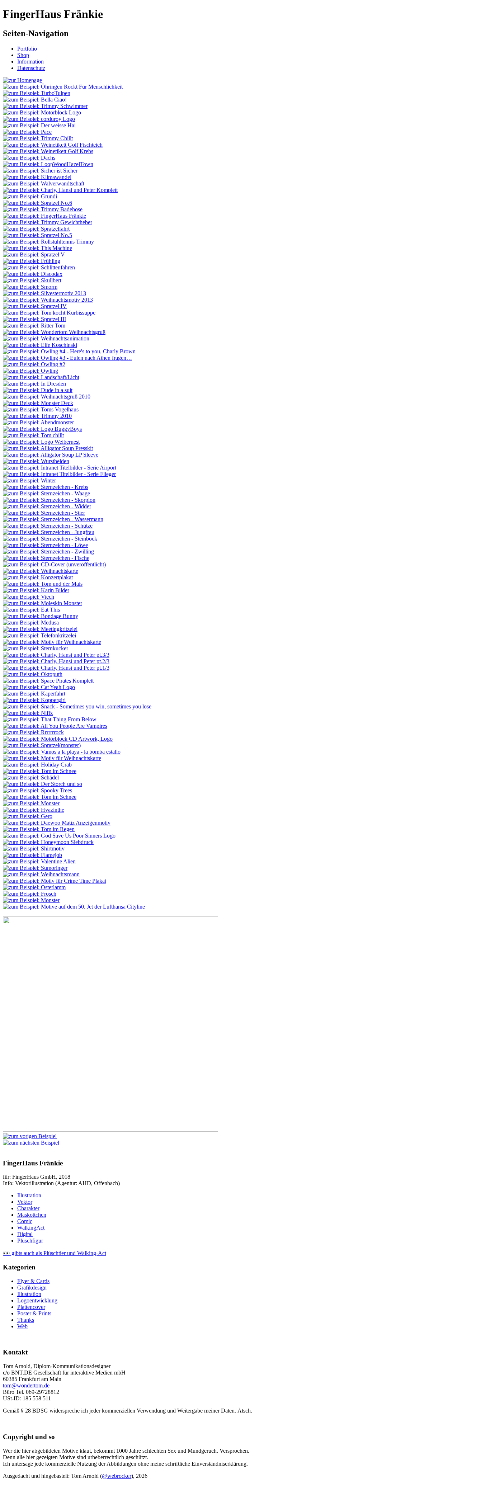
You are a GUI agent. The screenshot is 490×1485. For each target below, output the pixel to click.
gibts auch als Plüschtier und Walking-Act (54, 1253)
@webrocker (116, 1476)
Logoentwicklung (37, 1300)
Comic (24, 1221)
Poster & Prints (34, 1313)
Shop (23, 55)
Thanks (25, 1320)
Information (30, 61)
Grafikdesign (32, 1287)
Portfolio (27, 49)
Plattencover (31, 1307)
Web (22, 1326)
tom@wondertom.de (26, 1385)
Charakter (28, 1208)
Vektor (24, 1202)
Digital (25, 1234)
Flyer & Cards (33, 1281)
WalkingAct (30, 1228)
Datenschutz (31, 68)
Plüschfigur (30, 1241)
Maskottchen (31, 1215)
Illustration (29, 1195)
